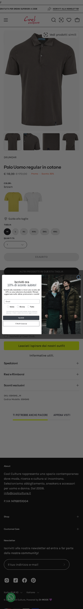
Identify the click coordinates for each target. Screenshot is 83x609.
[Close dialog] (78, 277)
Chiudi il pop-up (21, 324)
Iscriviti (21, 318)
